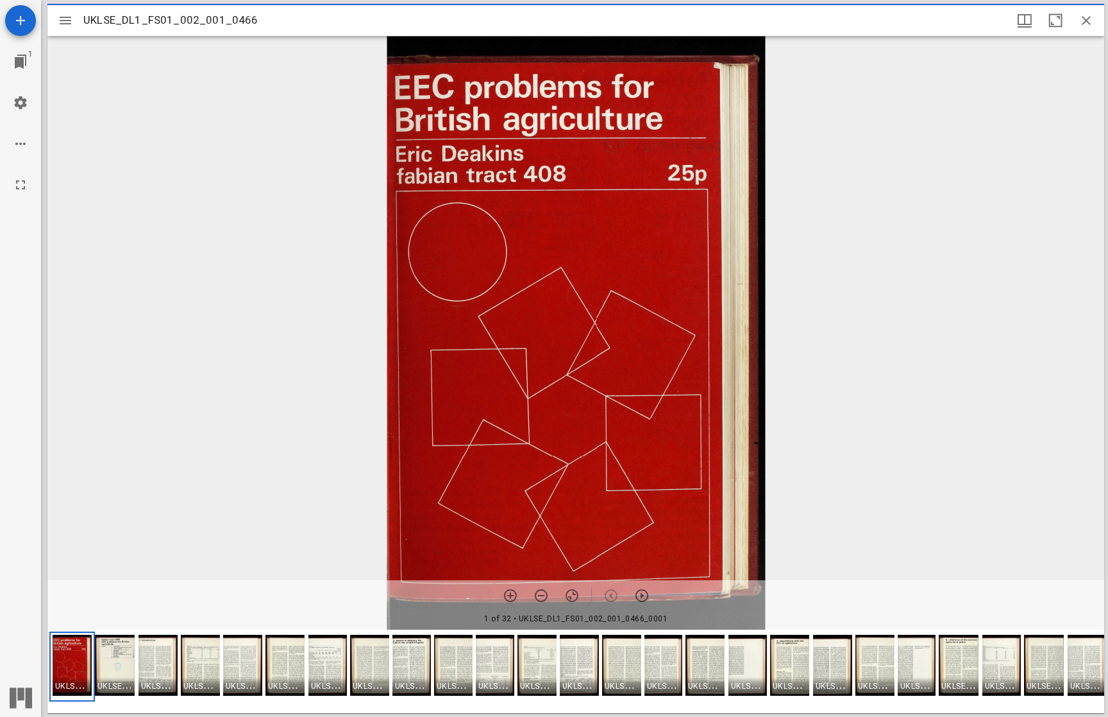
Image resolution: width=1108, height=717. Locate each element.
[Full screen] (20, 184)
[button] (72, 666)
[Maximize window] (1055, 20)
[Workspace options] (20, 143)
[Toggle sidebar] (65, 20)
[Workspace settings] (20, 102)
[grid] (575, 671)
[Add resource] (20, 20)
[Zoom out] (541, 595)
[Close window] (1086, 20)
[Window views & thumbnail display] (1024, 20)
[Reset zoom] (572, 595)
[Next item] (641, 595)
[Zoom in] (510, 595)
